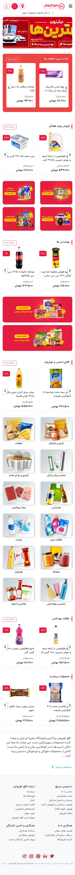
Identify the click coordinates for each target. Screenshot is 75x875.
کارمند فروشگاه (64, 840)
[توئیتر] (52, 856)
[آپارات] (38, 856)
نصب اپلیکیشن (64, 796)
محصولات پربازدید (60, 677)
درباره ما (31, 792)
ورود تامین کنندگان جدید (22, 840)
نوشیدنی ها (63, 242)
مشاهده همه (13, 59)
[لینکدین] (45, 856)
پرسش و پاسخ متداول (60, 800)
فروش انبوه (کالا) (63, 809)
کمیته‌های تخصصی (25, 809)
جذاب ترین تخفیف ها (56, 59)
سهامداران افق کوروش (23, 818)
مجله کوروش (65, 813)
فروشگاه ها (29, 796)
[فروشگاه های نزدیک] (22, 6)
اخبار (32, 800)
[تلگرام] (24, 856)
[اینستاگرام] (31, 856)
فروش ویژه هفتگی (59, 126)
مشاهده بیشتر (63, 767)
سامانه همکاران (27, 831)
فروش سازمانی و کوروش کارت (56, 805)
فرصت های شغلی (63, 831)
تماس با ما (66, 792)
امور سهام (30, 813)
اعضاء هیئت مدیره (25, 805)
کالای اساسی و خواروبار (57, 362)
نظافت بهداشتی (61, 619)
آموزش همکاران (27, 835)
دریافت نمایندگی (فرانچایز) (58, 835)
